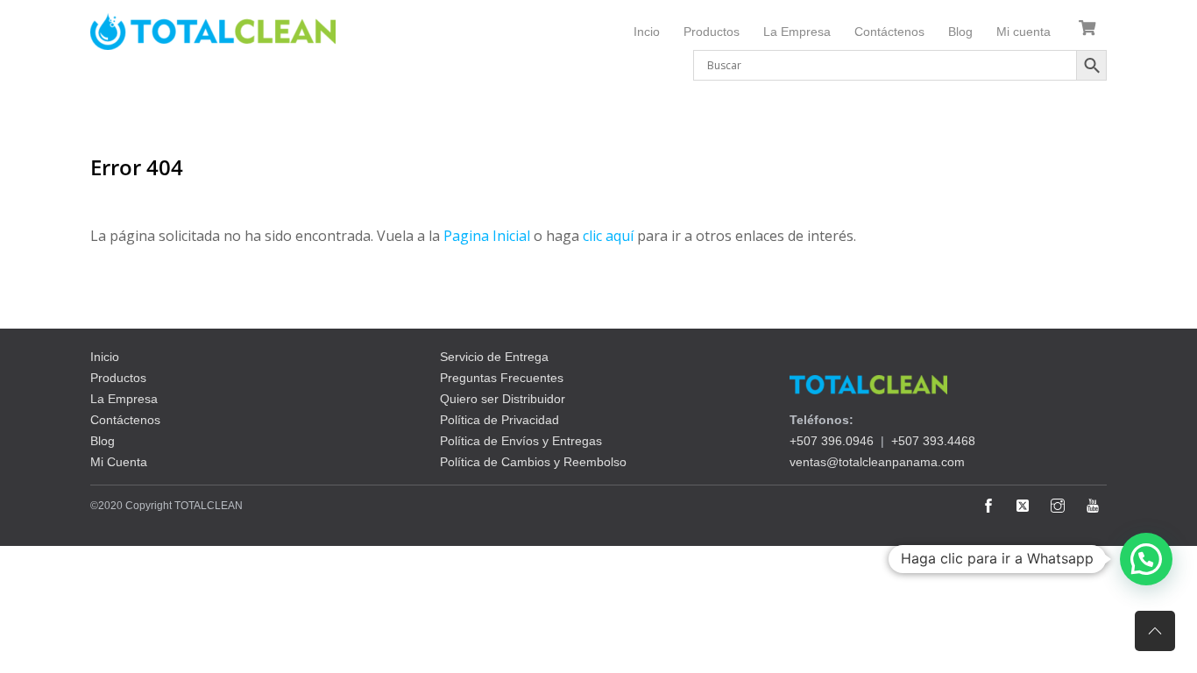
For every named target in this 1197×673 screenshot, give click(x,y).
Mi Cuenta (118, 462)
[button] (1146, 559)
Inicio (104, 357)
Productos (711, 32)
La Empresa (797, 32)
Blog (960, 32)
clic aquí (608, 235)
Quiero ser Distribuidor (502, 399)
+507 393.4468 (933, 441)
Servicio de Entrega (494, 357)
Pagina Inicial (486, 235)
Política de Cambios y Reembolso (533, 462)
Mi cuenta (1023, 32)
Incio (647, 32)
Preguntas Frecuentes (501, 378)
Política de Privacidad (499, 420)
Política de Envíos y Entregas (521, 441)
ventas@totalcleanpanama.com (877, 462)
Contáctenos (889, 32)
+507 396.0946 (832, 441)
